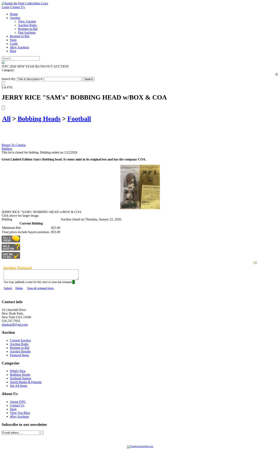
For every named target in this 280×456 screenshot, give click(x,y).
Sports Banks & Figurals (26, 382)
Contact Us (17, 7)
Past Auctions (27, 32)
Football (79, 118)
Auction (15, 17)
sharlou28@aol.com (15, 324)
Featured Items (19, 355)
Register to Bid (28, 29)
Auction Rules (27, 25)
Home (14, 14)
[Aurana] (25, 3)
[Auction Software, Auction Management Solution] (140, 446)
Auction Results (20, 351)
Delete (19, 288)
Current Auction (20, 340)
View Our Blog (20, 413)
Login (5, 7)
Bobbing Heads (39, 118)
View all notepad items (40, 288)
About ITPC (18, 401)
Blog (13, 51)
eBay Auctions (19, 47)
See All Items (18, 385)
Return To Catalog (14, 145)
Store (13, 40)
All (6, 118)
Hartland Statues (20, 378)
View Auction (27, 21)
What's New (18, 371)
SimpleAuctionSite (148, 450)
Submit (8, 288)
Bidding (7, 148)
